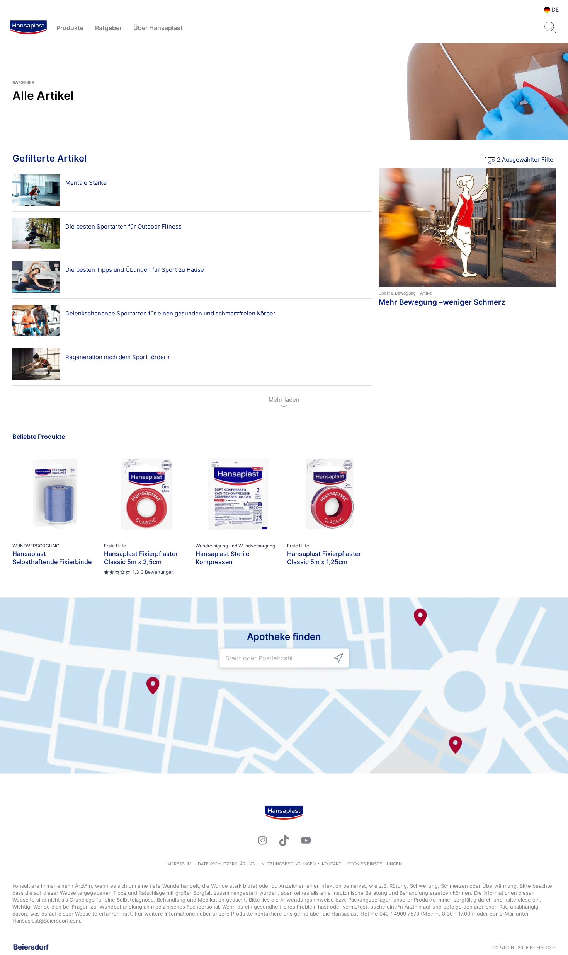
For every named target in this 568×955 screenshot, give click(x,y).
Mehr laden (284, 399)
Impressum (179, 863)
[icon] (338, 658)
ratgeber (23, 82)
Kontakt (331, 863)
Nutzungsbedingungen (288, 863)
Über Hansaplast (158, 28)
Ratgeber (108, 28)
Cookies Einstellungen (374, 863)
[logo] (28, 28)
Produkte (69, 28)
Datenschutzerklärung (226, 863)
